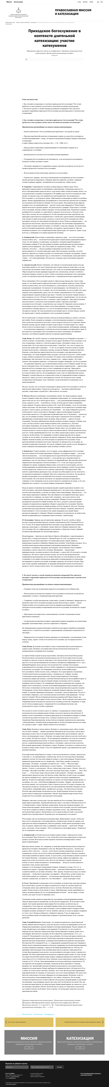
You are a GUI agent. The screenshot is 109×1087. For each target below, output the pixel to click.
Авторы (85, 2)
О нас (79, 2)
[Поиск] (101, 2)
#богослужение (27, 1014)
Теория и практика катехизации (23, 22)
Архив (91, 2)
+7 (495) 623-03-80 (14, 1076)
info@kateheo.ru (12, 1078)
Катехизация (18, 2)
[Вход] (98, 2)
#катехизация (38, 1014)
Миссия (9, 2)
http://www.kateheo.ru (11, 1084)
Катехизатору (33, 22)
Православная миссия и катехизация (10, 23)
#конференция (49, 1014)
